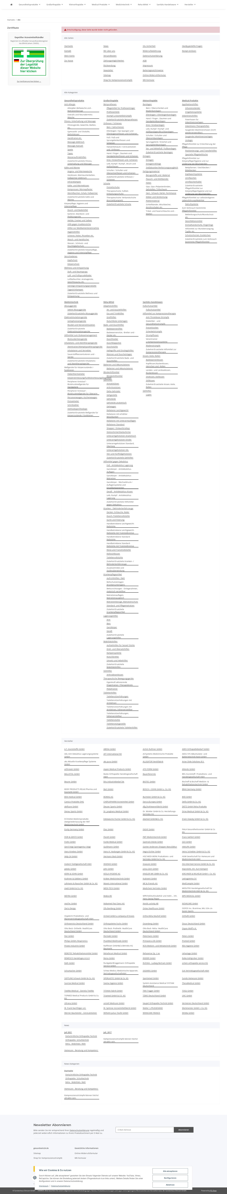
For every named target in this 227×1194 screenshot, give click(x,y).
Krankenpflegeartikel (113, 574)
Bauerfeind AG (149, 774)
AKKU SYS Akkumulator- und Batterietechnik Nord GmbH (194, 755)
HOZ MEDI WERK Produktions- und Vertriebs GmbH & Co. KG (158, 857)
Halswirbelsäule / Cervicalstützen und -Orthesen (121, 148)
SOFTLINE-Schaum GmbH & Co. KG (79, 978)
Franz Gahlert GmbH (191, 837)
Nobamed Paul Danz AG (114, 903)
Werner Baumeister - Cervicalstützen (80, 1013)
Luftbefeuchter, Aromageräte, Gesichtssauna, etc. (80, 280)
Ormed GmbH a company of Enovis (119, 916)
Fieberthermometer (76, 374)
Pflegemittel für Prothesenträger (121, 108)
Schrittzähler (73, 405)
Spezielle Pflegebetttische (196, 154)
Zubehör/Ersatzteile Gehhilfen (120, 457)
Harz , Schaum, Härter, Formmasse (161, 193)
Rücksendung (109, 65)
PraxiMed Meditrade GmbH (116, 941)
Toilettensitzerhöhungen (117, 696)
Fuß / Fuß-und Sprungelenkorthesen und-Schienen (118, 140)
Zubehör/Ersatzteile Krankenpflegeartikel (116, 610)
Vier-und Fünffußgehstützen (119, 454)
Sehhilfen (147, 391)
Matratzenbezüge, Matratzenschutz (122, 601)
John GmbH (108, 869)
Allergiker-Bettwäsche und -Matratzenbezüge (80, 109)
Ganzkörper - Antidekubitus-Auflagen (119, 470)
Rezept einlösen (189, 51)
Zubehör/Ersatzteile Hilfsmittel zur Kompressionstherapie (161, 350)
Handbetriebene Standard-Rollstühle (118, 538)
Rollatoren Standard (115, 424)
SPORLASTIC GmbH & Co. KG (116, 978)
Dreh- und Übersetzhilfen (118, 649)
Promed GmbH (188, 941)
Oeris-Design (70, 908)
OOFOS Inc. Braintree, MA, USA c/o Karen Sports (197, 909)
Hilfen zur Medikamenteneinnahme (83, 228)
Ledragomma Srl (189, 878)
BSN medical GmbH (73, 797)
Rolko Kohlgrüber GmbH (192, 958)
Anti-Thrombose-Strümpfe (157, 317)
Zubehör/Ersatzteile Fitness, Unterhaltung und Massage (80, 162)
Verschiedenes (70, 256)
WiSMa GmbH (188, 1013)
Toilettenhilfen (110, 692)
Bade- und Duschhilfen (114, 325)
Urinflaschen (190, 178)
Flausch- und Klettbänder (157, 179)
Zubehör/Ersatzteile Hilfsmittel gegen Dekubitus (120, 503)
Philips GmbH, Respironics (75, 941)
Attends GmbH (188, 769)
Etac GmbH (108, 829)
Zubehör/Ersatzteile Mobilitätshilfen (115, 665)
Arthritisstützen (113, 387)
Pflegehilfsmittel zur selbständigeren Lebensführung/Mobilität (198, 199)
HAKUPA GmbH (188, 846)
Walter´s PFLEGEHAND (153, 1008)
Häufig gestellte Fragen (192, 46)
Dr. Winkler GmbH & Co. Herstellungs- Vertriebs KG (159, 812)
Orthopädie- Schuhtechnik (77, 1040)
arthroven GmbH (71, 769)
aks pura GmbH (110, 761)
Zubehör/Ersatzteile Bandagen (159, 152)
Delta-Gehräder (113, 391)
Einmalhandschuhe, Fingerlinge (199, 225)
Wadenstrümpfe (153, 345)
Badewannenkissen (154, 359)
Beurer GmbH (70, 781)
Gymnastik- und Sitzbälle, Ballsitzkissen (79, 133)
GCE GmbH (187, 842)
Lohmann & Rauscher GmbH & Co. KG (80, 883)
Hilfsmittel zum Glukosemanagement (80, 335)
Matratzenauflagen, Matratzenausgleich (115, 596)
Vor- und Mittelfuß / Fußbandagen (161, 148)
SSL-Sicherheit (149, 46)
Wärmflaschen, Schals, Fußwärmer (83, 193)
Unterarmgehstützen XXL (118, 450)
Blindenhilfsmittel (111, 372)
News (106, 46)
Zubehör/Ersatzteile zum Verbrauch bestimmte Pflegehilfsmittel (201, 240)
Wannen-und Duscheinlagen (119, 354)
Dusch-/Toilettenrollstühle (118, 516)
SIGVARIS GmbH (150, 970)
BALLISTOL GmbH (72, 774)
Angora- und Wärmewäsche (80, 171)
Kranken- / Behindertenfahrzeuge (118, 508)
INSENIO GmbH (110, 864)
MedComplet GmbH (190, 883)
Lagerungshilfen (111, 616)
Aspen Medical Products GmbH (117, 769)
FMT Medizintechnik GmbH (155, 837)
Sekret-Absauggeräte (77, 309)
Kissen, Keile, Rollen (151, 356)
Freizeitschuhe (113, 187)
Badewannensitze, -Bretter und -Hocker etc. (121, 333)
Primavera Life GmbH (152, 941)
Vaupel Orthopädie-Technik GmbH (158, 1003)
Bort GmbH (108, 789)
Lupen (148, 394)
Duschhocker (112, 339)
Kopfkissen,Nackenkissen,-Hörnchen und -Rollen (157, 365)
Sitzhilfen (108, 671)
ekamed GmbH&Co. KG (153, 819)
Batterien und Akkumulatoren (117, 364)
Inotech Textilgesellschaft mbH (77, 864)
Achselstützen (113, 383)
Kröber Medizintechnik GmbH (117, 878)
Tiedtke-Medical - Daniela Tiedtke (79, 990)
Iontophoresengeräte (77, 321)
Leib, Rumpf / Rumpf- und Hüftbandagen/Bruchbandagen (160, 130)
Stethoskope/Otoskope (77, 409)
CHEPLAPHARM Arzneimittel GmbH (119, 801)
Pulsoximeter (73, 401)
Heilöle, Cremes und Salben (80, 220)
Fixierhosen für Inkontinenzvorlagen (194, 120)
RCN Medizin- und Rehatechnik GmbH (159, 945)
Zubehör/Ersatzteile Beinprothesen (122, 119)
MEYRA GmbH (70, 896)
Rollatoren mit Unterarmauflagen (121, 420)
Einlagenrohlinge (153, 163)
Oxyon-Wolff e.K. (189, 928)
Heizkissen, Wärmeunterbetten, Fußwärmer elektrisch (81, 176)
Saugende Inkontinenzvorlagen (199, 136)
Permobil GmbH (110, 936)
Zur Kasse (68, 60)
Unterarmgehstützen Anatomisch (121, 436)
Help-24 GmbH (70, 856)
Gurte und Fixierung (115, 520)
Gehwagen (111, 406)
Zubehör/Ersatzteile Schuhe (119, 204)
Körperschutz (73, 264)
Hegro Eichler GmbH (152, 851)
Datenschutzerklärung (60, 1186)
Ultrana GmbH (70, 1003)
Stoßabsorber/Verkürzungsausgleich (162, 167)
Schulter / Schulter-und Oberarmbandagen (156, 136)
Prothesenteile (113, 112)
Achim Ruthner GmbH (152, 749)
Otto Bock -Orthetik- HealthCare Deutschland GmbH (78, 929)
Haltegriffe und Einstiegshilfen (120, 350)
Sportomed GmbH (151, 978)
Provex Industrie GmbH (74, 945)
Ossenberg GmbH (150, 923)
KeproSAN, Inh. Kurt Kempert (195, 869)
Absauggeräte (70, 306)
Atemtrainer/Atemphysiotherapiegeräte (85, 346)
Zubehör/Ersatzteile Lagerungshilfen (115, 636)
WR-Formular (148, 80)
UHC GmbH (187, 995)
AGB (144, 60)
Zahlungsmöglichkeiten (114, 60)
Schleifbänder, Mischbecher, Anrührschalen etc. (158, 205)
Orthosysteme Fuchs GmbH (116, 923)
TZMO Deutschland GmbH (154, 995)
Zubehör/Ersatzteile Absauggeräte (83, 313)
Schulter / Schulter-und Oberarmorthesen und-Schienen (121, 171)
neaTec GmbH (70, 903)
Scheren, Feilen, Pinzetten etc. (81, 235)
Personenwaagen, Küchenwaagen (82, 397)
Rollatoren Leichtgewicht (117, 410)
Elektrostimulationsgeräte (75, 317)
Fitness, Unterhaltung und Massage (80, 121)
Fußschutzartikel (150, 306)
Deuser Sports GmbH (113, 806)
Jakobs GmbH (70, 869)
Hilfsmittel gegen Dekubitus (116, 461)
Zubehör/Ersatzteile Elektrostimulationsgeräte (79, 330)
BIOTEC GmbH (149, 781)
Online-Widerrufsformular (154, 75)
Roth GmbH (69, 963)
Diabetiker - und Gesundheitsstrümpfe (155, 322)
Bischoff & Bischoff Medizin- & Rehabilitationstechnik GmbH (195, 783)
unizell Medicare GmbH (114, 1003)
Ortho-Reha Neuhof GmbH (154, 916)
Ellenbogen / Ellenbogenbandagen (161, 114)
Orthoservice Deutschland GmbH (78, 923)
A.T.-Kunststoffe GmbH (74, 749)
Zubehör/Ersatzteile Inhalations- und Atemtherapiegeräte (82, 362)
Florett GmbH (109, 837)
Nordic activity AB (150, 903)
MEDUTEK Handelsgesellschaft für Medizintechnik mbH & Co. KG (197, 889)
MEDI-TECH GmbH (111, 888)
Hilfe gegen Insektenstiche (79, 224)
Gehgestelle (112, 395)
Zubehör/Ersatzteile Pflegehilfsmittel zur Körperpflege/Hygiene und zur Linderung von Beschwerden (198, 189)
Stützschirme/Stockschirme (119, 432)
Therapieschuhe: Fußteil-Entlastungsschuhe (118, 192)
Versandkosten (110, 55)
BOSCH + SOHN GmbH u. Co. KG (157, 789)
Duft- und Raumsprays (77, 271)
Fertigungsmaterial (151, 171)
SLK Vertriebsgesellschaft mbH (195, 970)
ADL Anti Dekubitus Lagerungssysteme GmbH (81, 755)
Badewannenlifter (114, 328)
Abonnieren (183, 1130)
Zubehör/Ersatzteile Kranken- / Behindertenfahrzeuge (120, 562)
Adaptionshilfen (111, 306)
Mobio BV (108, 896)
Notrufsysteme (191, 204)
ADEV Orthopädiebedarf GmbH (195, 749)
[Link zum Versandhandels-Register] (29, 62)
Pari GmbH (69, 936)
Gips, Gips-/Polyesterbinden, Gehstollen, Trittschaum (158, 188)
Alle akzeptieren (170, 1171)
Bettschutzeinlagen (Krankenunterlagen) (116, 583)
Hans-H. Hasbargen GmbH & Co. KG (119, 851)
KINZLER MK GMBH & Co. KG (155, 873)
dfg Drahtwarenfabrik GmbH (155, 806)
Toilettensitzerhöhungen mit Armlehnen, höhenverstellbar (120, 708)
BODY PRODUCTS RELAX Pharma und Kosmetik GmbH (80, 790)
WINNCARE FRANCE (151, 1013)
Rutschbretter (113, 656)
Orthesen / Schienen (113, 123)
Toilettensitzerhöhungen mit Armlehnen (119, 701)
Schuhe (107, 183)
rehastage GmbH (189, 953)
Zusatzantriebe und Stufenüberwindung (115, 569)
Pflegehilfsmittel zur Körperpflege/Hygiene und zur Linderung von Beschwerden (195, 161)
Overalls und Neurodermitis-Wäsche (80, 116)
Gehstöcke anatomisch (117, 402)
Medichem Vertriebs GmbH (155, 888)
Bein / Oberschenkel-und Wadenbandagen (157, 109)
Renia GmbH (109, 958)
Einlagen (146, 156)
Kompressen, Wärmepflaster (80, 189)
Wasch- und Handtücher (78, 239)
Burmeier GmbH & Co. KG (154, 797)
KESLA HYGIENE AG (112, 873)
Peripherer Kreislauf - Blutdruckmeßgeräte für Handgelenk (78, 384)
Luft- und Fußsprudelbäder (80, 275)
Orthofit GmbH (188, 916)
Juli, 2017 (108, 1032)
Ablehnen (170, 1185)
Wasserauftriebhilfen (77, 157)
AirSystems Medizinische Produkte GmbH (158, 755)
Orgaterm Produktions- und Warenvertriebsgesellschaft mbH (78, 917)
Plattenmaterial (152, 200)
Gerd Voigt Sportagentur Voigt (77, 846)
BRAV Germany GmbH (191, 789)
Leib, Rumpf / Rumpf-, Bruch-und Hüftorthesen (121, 165)
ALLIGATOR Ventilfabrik (153, 761)
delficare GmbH (71, 806)
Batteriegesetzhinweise (153, 70)
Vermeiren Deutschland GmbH (195, 1003)
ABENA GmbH (110, 749)
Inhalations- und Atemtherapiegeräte (80, 343)
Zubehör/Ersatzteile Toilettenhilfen (122, 727)
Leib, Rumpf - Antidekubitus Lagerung (119, 496)
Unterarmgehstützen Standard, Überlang (120, 444)
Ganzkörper (112, 627)
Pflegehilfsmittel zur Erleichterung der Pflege (199, 145)
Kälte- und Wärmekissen (78, 185)
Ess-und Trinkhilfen (115, 313)
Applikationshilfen (190, 104)
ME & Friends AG (150, 883)
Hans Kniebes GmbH (73, 851)
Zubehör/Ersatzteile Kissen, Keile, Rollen (160, 385)
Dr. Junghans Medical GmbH (116, 811)
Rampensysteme (114, 653)
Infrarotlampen (74, 181)
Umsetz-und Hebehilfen (117, 660)
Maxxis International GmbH (116, 883)
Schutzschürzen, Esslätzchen (198, 235)
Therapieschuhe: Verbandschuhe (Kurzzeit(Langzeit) (121, 199)
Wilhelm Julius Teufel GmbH (116, 1013)
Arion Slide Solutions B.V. (193, 761)
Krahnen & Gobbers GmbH (76, 878)
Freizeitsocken (152, 327)
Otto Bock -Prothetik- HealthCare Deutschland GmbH (118, 929)
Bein (109, 623)
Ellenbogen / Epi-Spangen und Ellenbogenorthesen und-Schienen (122, 132)
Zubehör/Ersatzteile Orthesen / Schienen (120, 178)
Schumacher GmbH (72, 970)
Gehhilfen (108, 380)
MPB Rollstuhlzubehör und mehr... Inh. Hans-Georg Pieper (160, 897)
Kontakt (67, 51)
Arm (108, 619)
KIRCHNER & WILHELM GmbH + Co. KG (199, 873)
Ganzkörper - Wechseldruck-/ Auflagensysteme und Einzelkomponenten (119, 485)
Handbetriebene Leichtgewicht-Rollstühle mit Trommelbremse (120, 531)
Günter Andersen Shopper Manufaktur (160, 846)
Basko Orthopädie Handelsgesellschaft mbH (121, 775)
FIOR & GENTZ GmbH (73, 837)
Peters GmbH (188, 936)
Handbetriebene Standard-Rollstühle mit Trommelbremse (120, 544)
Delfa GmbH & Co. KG (191, 801)
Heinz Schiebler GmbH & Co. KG (196, 851)
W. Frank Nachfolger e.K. (75, 1008)
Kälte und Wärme (72, 167)
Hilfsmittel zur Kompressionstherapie (159, 313)
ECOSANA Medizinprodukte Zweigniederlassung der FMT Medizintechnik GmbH (77, 822)
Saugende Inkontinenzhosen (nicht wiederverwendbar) (200, 131)
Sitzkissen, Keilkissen (155, 376)
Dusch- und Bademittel (78, 210)
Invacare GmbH (149, 864)
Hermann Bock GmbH (113, 856)
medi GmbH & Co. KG (73, 888)
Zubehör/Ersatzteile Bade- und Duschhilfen (120, 359)
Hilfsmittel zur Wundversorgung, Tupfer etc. (199, 230)
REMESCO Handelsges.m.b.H (77, 958)
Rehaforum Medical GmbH (115, 953)
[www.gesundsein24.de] (11, 4)
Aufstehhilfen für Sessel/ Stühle (121, 645)
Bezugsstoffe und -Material (158, 175)
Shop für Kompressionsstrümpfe (118, 80)
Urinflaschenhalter (193, 181)
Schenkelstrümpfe (154, 331)
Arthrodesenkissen (115, 674)
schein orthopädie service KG (195, 963)
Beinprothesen (110, 104)
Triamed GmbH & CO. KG (114, 995)
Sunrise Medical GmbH (74, 983)
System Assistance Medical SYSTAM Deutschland (158, 984)
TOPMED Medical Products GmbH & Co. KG (81, 997)
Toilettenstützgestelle (116, 723)
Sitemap (107, 75)
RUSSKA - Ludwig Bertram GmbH (157, 963)
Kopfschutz (72, 260)
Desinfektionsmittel (193, 221)
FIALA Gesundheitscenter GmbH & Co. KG (198, 830)
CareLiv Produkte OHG (74, 801)
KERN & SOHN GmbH (73, 873)
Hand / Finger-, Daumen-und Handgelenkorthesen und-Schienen (122, 154)
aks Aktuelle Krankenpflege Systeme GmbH (80, 762)
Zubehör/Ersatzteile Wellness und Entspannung (82, 294)
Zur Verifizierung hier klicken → (29, 81)
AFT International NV (113, 754)
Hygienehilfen (74, 232)
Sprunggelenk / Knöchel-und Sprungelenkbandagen (158, 143)
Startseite (68, 46)
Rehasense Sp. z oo (151, 953)
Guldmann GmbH (111, 846)
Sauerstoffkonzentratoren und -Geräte (81, 355)
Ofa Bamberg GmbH (112, 908)
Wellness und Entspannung (76, 267)
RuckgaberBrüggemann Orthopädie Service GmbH (119, 964)
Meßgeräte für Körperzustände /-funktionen (79, 368)
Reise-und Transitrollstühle (119, 550)
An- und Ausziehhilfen (116, 309)
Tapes (70, 153)
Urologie (189, 140)
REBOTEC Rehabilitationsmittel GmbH (80, 953)
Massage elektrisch (76, 142)
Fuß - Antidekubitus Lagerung (120, 465)
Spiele (70, 149)
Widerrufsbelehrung (152, 51)
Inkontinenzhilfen (190, 115)
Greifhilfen (111, 317)
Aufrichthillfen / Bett (116, 578)
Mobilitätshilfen (110, 641)
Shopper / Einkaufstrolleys (118, 428)
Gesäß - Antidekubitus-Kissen (120, 491)
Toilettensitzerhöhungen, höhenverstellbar (118, 714)
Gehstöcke (111, 399)
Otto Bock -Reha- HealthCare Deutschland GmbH (155, 929)
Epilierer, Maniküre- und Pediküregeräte (78, 215)
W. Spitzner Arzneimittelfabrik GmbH (120, 1008)
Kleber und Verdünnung (156, 197)
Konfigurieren (170, 1178)
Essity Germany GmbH (74, 829)
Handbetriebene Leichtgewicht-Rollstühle (120, 525)
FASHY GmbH (148, 829)
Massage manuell (75, 145)
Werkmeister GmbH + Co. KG (194, 1008)
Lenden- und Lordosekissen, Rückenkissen (158, 371)
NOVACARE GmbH (190, 903)
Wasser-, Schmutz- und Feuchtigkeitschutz (78, 244)
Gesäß (109, 631)
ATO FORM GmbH (150, 769)
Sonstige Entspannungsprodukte (82, 285)
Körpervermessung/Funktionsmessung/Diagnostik (89, 377)
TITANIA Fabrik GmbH (113, 990)
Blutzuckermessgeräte (77, 339)
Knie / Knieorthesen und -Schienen (122, 160)
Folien (148, 182)
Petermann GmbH (151, 936)
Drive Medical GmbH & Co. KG (195, 811)
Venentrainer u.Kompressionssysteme (156, 340)
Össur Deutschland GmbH (193, 923)
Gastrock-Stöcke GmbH (153, 842)
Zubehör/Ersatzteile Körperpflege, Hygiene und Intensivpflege (82, 251)
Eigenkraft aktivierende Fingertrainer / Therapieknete (120, 683)
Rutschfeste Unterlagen (117, 321)
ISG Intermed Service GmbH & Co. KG (198, 864)
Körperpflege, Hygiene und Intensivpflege (76, 204)
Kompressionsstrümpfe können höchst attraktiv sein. (121, 1040)
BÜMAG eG (108, 797)
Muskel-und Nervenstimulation (81, 325)
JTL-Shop (213, 1191)
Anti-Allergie (69, 104)
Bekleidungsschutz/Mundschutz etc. (199, 215)
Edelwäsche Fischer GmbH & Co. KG (119, 819)
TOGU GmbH (187, 990)
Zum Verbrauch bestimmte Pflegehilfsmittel (194, 209)
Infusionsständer (192, 108)
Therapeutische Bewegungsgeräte (119, 678)
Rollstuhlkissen (113, 553)
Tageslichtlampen (75, 289)
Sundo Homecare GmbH (192, 978)
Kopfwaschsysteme (193, 174)
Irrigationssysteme (193, 112)
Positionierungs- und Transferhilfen (201, 150)
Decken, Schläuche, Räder (118, 512)
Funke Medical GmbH (113, 842)
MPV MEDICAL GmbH (191, 896)
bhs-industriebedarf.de (114, 781)
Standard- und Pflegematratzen (120, 605)
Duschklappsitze (114, 343)
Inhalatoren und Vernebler (79, 350)
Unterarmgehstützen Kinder (119, 439)
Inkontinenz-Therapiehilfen (197, 126)
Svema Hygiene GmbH (113, 983)
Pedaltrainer (112, 689)
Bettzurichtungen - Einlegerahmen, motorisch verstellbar (122, 590)
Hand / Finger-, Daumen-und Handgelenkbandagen (158, 119)
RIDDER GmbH (149, 958)
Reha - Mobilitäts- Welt (75, 1043)
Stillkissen (150, 380)
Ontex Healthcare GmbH (153, 908)
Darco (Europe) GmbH (152, 801)
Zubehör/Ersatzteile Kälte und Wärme (81, 198)
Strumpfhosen (152, 335)
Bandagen (147, 104)
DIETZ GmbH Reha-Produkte (194, 806)
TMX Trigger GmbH (151, 990)
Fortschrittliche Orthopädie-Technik (81, 1036)
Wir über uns (109, 51)
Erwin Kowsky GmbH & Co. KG (195, 819)
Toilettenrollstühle (115, 557)
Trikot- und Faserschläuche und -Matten (160, 212)
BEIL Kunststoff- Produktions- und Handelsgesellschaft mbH (197, 775)
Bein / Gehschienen (115, 127)
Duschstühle (112, 346)
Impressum (43, 1186)
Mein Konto (69, 55)
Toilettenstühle (113, 720)
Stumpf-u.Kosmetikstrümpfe (119, 115)
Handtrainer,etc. (75, 138)
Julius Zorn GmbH (150, 869)
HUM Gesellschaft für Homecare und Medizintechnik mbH (198, 857)
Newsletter (108, 70)
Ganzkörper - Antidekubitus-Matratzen (119, 477)
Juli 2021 (68, 1032)
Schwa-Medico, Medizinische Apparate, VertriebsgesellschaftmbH (121, 972)
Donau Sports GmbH (73, 811)
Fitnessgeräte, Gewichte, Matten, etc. (82, 126)
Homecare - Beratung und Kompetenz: (81, 1050)
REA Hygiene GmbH (190, 945)
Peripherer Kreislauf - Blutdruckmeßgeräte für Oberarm (82, 392)
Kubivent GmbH (150, 878)
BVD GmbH (187, 797)
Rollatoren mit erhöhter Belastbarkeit (117, 415)
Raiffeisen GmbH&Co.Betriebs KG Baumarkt (118, 947)
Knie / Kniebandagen (155, 125)
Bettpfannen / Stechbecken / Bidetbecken (197, 168)
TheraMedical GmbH (191, 983)
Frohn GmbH (70, 842)
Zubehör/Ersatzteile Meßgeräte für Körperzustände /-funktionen (83, 414)
